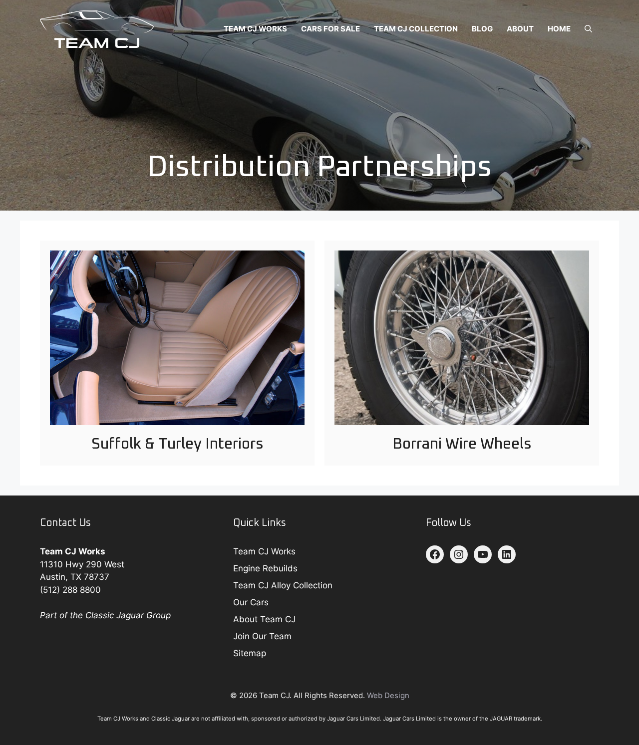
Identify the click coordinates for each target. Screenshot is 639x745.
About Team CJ (264, 619)
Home (559, 28)
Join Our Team (262, 636)
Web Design (388, 695)
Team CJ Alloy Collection (282, 585)
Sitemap (249, 653)
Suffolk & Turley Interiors (177, 444)
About (520, 28)
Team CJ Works (255, 28)
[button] (588, 29)
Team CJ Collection (416, 28)
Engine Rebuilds (265, 568)
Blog (482, 28)
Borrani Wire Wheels (462, 444)
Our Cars (251, 602)
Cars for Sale (330, 28)
